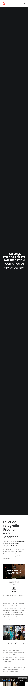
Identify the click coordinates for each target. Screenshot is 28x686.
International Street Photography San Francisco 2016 (13, 644)
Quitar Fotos (18, 268)
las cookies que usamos (9, 680)
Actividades (15, 267)
